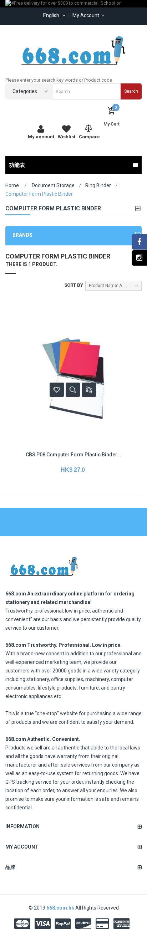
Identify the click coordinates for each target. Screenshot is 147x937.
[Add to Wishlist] (57, 390)
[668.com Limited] (73, 50)
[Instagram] (139, 258)
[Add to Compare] (89, 390)
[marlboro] (43, 564)
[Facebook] (139, 242)
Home (12, 185)
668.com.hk (60, 908)
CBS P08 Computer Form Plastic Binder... (73, 454)
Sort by (73, 285)
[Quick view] (73, 390)
